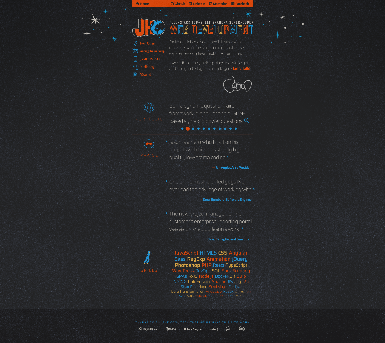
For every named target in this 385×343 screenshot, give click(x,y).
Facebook (242, 3)
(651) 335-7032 (150, 59)
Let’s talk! (241, 68)
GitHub (180, 3)
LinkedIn (199, 3)
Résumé (145, 74)
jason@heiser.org (152, 51)
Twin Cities (147, 43)
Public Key (147, 66)
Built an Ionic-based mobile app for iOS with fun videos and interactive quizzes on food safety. (207, 113)
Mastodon (220, 3)
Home (144, 3)
